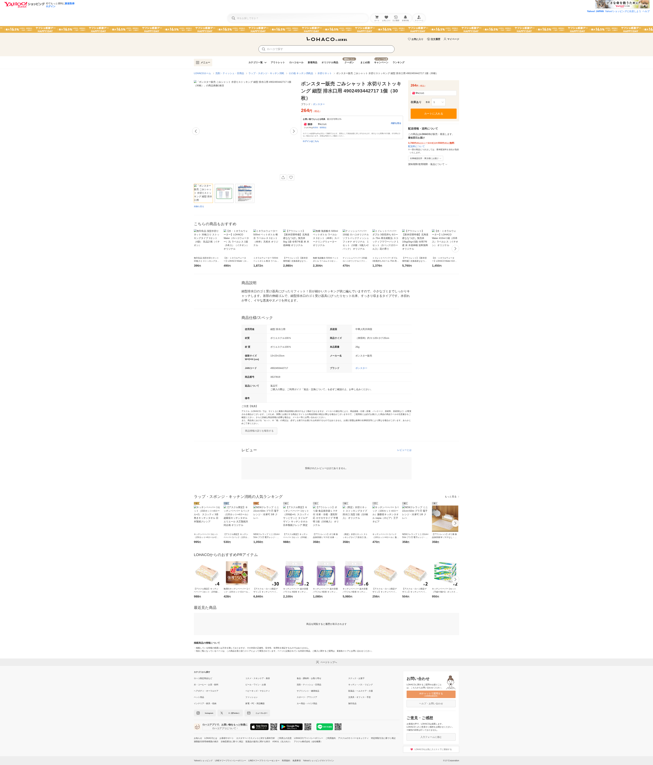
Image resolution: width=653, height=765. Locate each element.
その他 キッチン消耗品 (301, 73)
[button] (439, 102)
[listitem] (219, 678)
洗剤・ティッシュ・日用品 (229, 73)
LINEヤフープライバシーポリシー (230, 761)
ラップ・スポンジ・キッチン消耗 (266, 73)
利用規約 (286, 761)
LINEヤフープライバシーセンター (264, 761)
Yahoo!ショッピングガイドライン (318, 761)
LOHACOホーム (202, 73)
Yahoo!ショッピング (203, 761)
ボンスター (361, 368)
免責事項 (296, 761)
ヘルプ (646, 11)
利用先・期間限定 (319, 127)
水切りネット (324, 73)
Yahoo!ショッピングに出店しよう (623, 11)
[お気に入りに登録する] (291, 177)
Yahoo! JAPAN (595, 11)
